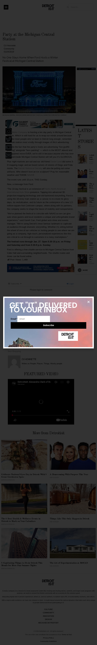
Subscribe (48, 325)
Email (14, 319)
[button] (88, 301)
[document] (48, 322)
